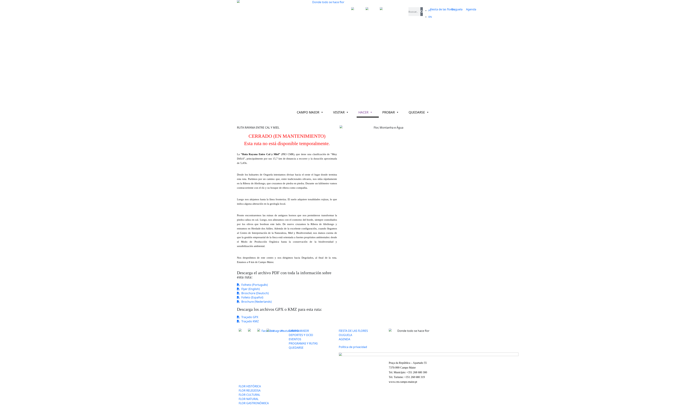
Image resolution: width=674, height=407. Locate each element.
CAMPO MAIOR (308, 112)
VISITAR (339, 112)
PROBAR (388, 112)
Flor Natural (258, 121)
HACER (363, 112)
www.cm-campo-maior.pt (403, 381)
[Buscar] (421, 11)
